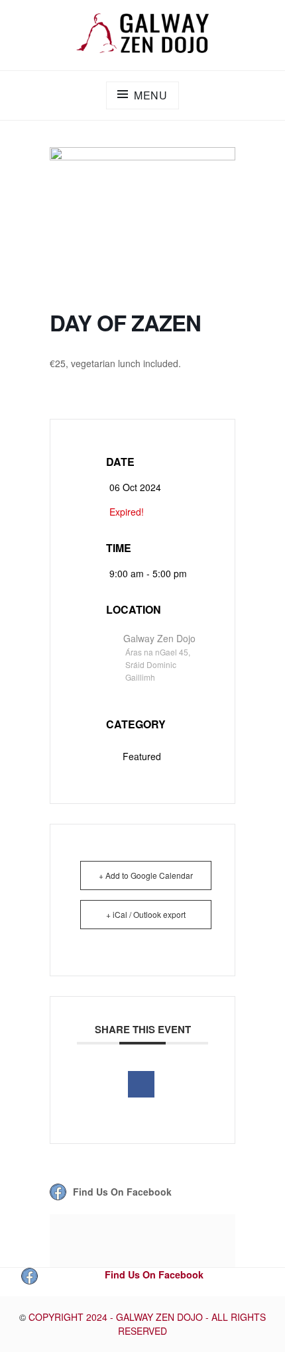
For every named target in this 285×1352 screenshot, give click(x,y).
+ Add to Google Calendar (146, 875)
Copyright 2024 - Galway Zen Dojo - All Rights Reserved (147, 1323)
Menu (151, 95)
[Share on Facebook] (141, 1084)
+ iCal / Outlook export (146, 914)
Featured (142, 756)
